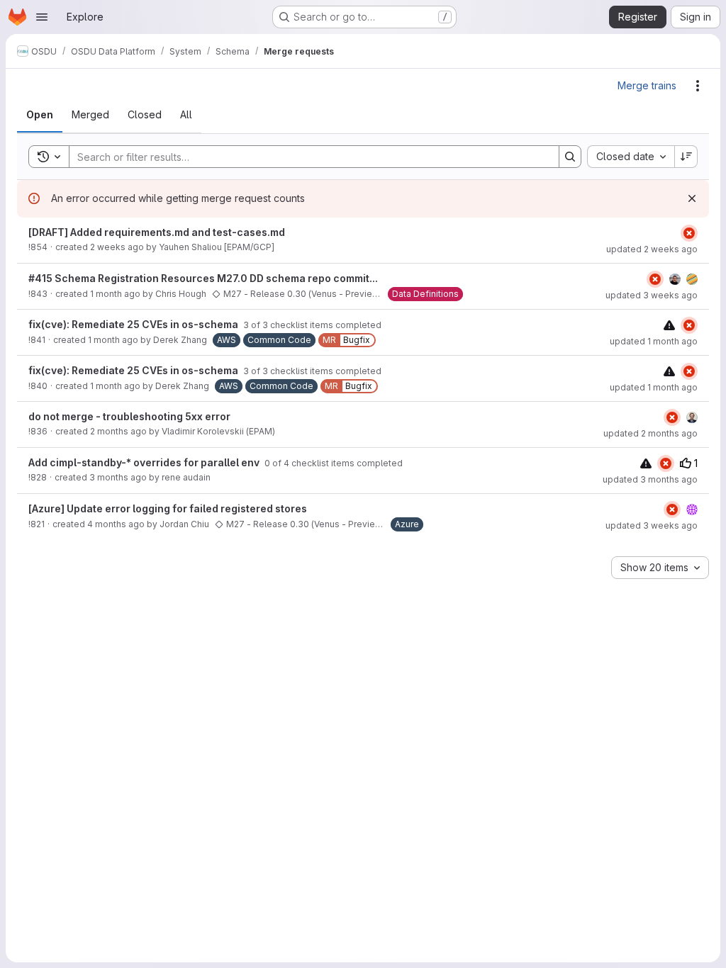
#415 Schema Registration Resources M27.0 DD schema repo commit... (203, 278)
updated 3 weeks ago (651, 295)
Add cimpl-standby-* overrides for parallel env (145, 462)
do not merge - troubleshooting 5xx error (129, 416)
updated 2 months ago (650, 433)
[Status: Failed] (689, 233)
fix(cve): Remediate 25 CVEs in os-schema (134, 324)
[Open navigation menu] (41, 17)
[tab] (39, 115)
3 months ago (118, 477)
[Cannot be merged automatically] (669, 325)
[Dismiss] (691, 198)
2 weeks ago (117, 247)
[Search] (570, 156)
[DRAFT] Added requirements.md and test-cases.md (156, 232)
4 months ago (116, 524)
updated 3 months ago (650, 479)
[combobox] (630, 156)
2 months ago (118, 431)
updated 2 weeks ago (652, 249)
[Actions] (697, 85)
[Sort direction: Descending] (686, 156)
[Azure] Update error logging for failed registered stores (167, 508)
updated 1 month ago (654, 341)
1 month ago (115, 293)
